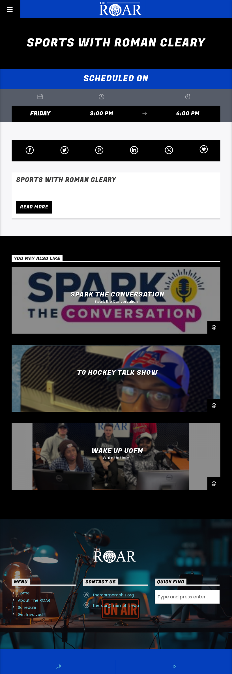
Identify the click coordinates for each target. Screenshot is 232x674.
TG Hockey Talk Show (117, 372)
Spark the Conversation (117, 294)
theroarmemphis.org (113, 595)
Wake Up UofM (117, 450)
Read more (34, 207)
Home (24, 593)
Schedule (27, 607)
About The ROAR (34, 600)
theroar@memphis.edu (116, 605)
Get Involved (30, 614)
